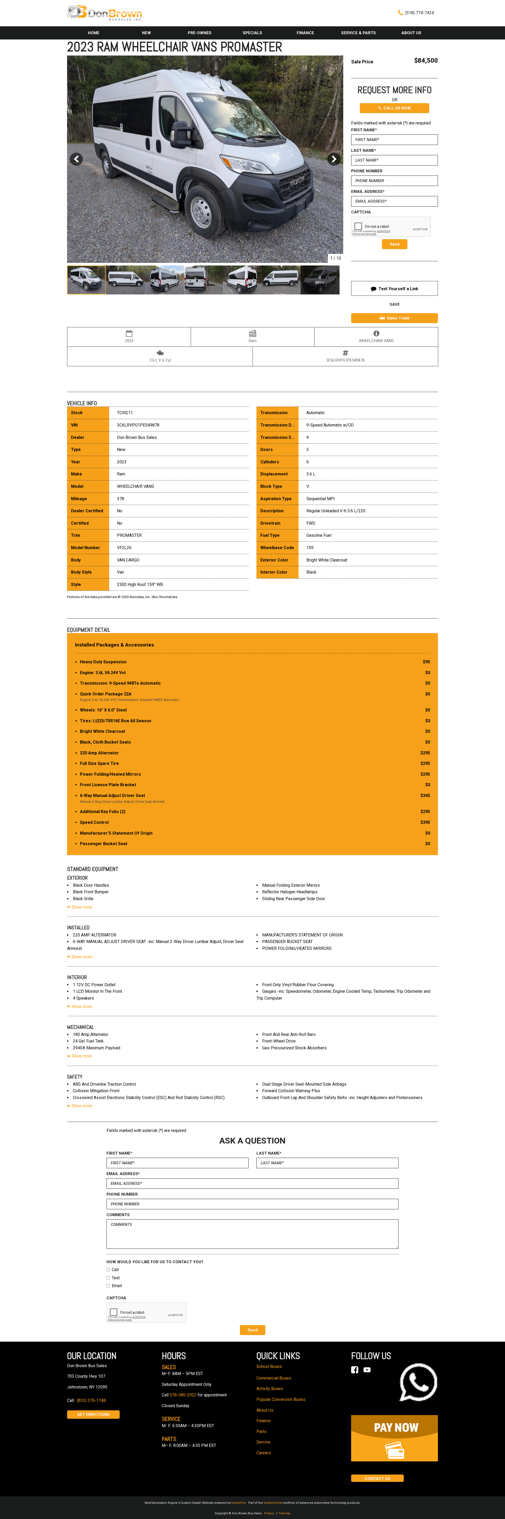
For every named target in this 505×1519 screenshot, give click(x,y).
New (146, 33)
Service (263, 1442)
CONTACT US (377, 1478)
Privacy (269, 1513)
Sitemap (284, 1513)
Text (116, 1277)
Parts (261, 1431)
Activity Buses (269, 1388)
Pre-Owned (199, 33)
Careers (263, 1452)
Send (395, 244)
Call (115, 1269)
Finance (305, 33)
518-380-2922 (183, 1394)
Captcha (361, 212)
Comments (118, 1214)
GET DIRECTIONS (93, 1414)
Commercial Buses (273, 1378)
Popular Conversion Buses (280, 1399)
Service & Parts (358, 33)
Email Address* (368, 191)
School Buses (269, 1366)
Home (93, 33)
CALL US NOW (397, 108)
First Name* (364, 130)
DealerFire (238, 1503)
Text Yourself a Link (398, 288)
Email (117, 1285)
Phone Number (366, 171)
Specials (252, 33)
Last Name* (363, 150)
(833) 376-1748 (91, 1400)
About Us (411, 33)
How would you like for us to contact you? (155, 1262)
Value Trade (398, 318)
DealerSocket (273, 1503)
